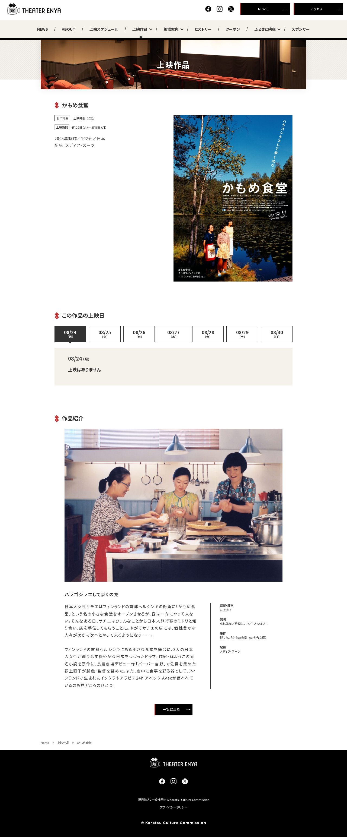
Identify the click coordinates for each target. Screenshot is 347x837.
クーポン (233, 29)
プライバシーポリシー (173, 807)
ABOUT (68, 29)
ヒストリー (203, 29)
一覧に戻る (171, 709)
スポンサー (301, 29)
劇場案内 (171, 29)
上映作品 (139, 29)
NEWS (263, 8)
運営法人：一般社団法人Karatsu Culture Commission (173, 799)
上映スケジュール (103, 29)
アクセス (316, 8)
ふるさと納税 (265, 29)
